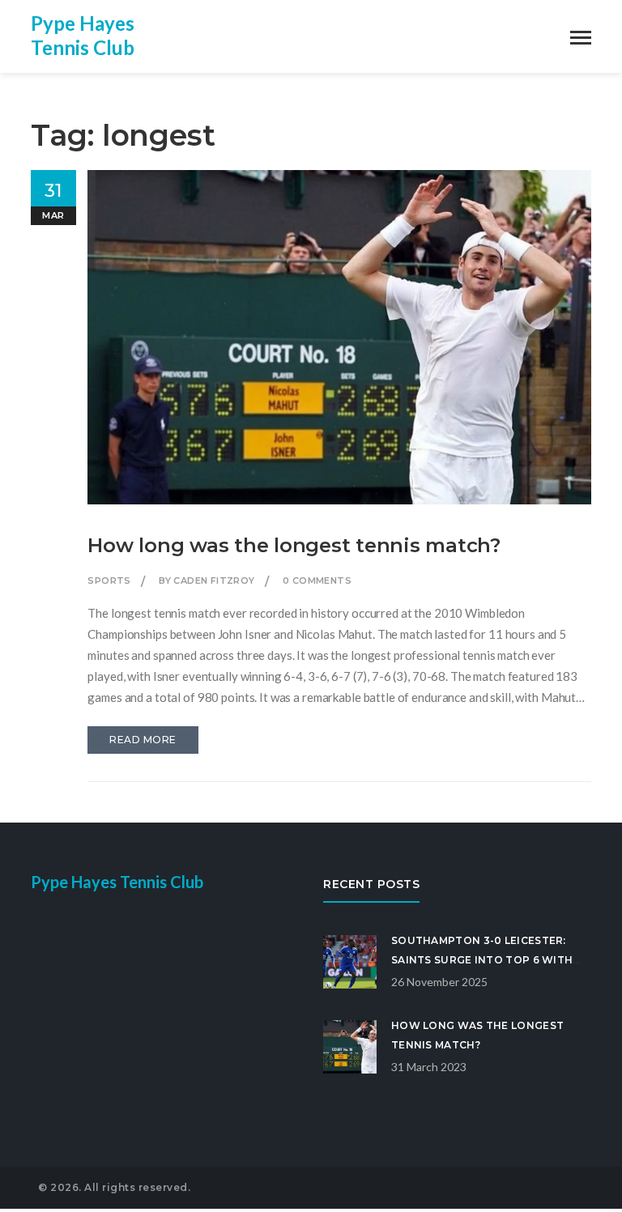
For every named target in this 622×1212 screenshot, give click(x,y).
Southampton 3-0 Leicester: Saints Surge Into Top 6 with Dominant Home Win (482, 959)
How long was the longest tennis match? (294, 545)
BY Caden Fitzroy (206, 580)
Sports (108, 580)
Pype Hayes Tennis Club (82, 35)
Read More (143, 740)
